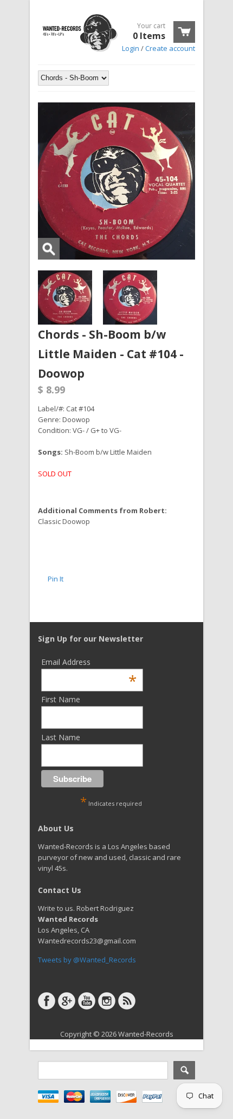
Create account (170, 48)
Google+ (66, 1001)
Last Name (60, 737)
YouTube (86, 1001)
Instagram (106, 1001)
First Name (60, 699)
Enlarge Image (49, 249)
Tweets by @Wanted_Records (87, 960)
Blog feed (126, 1001)
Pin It (55, 579)
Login (130, 48)
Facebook (46, 1001)
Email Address (89, 662)
